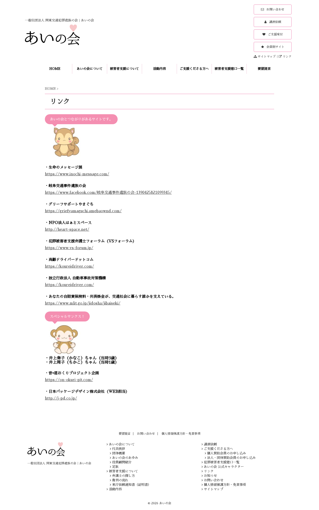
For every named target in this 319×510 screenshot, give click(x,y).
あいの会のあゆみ (125, 457)
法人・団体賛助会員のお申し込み (231, 457)
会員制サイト (275, 46)
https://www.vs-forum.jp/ (69, 248)
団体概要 (118, 453)
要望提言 (264, 68)
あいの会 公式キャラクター (224, 466)
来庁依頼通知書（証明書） (131, 484)
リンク (287, 56)
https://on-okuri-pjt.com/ (69, 380)
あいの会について (90, 68)
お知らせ (210, 475)
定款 (115, 466)
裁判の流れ (120, 480)
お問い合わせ (275, 9)
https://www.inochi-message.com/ (77, 174)
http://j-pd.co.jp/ (61, 398)
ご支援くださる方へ (194, 68)
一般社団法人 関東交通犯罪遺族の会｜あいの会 (59, 463)
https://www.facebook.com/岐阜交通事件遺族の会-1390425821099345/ (108, 192)
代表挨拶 (118, 448)
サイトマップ (267, 56)
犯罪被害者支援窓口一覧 (221, 462)
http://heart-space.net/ (67, 229)
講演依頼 (275, 21)
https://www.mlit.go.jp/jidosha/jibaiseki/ (82, 303)
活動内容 (159, 68)
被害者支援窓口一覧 (229, 68)
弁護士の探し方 (123, 475)
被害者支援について (124, 68)
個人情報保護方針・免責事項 (180, 433)
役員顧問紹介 (122, 462)
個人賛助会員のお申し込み (226, 453)
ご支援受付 (275, 34)
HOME (54, 68)
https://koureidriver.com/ (69, 266)
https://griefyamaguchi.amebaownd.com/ (83, 211)
